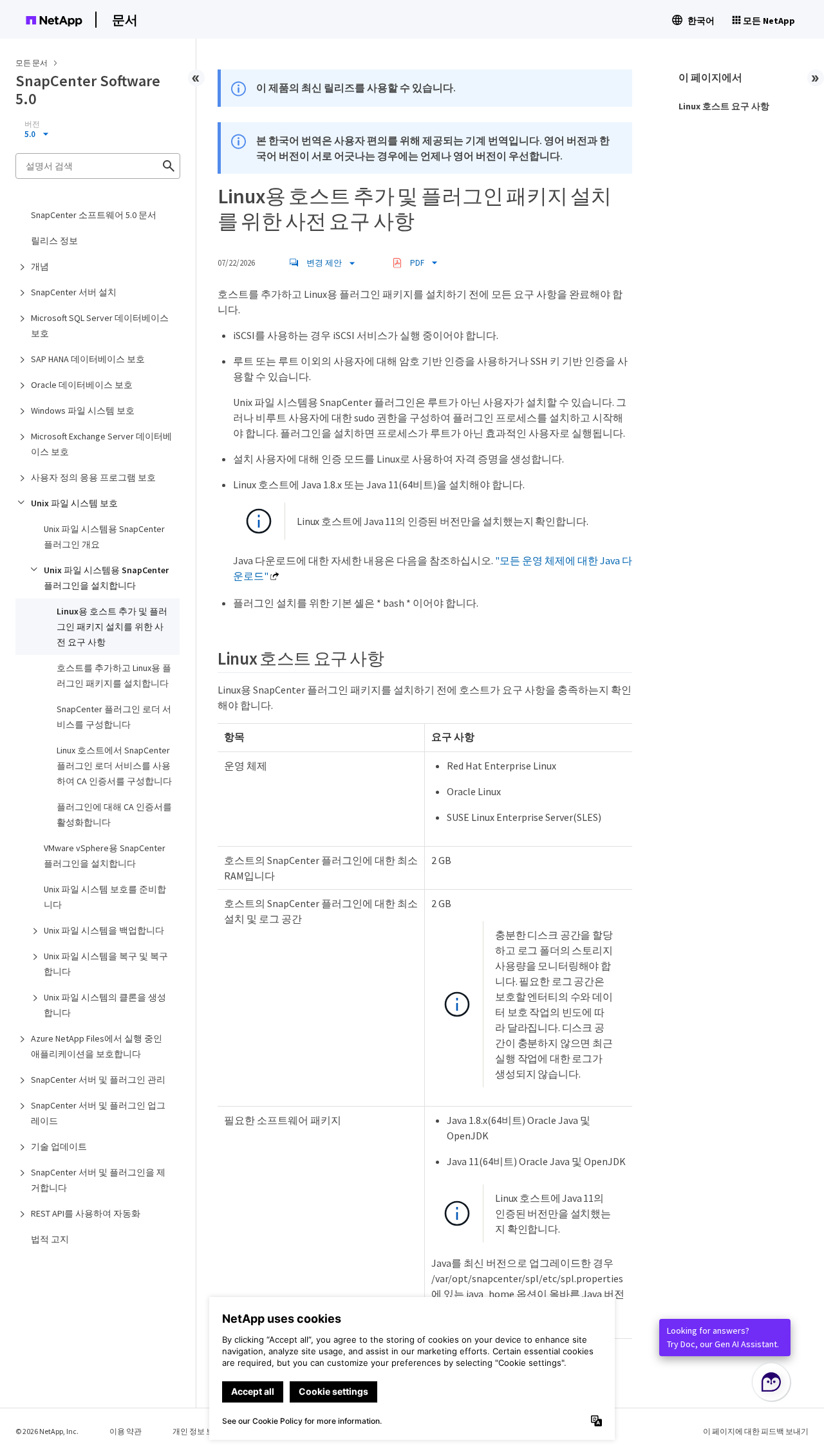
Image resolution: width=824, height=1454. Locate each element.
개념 (40, 266)
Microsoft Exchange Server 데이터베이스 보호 (101, 443)
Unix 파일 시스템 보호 (74, 503)
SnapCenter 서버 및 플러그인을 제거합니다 (98, 1179)
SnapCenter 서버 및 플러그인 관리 (98, 1079)
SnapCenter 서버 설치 (74, 292)
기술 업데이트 (59, 1146)
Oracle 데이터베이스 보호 (82, 385)
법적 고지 (50, 1239)
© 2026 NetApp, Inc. (47, 1431)
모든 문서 (31, 63)
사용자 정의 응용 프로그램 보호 (93, 477)
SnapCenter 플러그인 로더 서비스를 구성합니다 (114, 716)
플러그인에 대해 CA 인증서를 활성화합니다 (114, 814)
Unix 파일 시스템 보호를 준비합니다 (105, 896)
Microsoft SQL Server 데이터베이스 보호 (100, 325)
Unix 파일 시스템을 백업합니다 (104, 930)
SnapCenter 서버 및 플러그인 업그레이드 (98, 1113)
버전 (32, 124)
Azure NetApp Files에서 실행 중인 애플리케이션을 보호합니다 (96, 1046)
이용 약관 (125, 1431)
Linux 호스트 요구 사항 (724, 106)
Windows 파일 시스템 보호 (83, 410)
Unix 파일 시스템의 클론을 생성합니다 (105, 1004)
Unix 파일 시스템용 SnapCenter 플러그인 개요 (104, 536)
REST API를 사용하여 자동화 (85, 1213)
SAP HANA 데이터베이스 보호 (88, 359)
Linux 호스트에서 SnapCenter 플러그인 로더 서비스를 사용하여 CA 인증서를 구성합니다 (114, 765)
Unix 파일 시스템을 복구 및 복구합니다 (106, 963)
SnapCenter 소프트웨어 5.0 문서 (93, 215)
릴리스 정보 (54, 240)
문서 (125, 20)
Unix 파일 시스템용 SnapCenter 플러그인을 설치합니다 (106, 577)
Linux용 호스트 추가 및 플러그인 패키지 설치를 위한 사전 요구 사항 (112, 626)
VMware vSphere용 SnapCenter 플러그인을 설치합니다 (104, 855)
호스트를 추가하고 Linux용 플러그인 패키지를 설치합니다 (114, 675)
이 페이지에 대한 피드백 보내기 (756, 1431)
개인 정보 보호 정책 (205, 1431)
